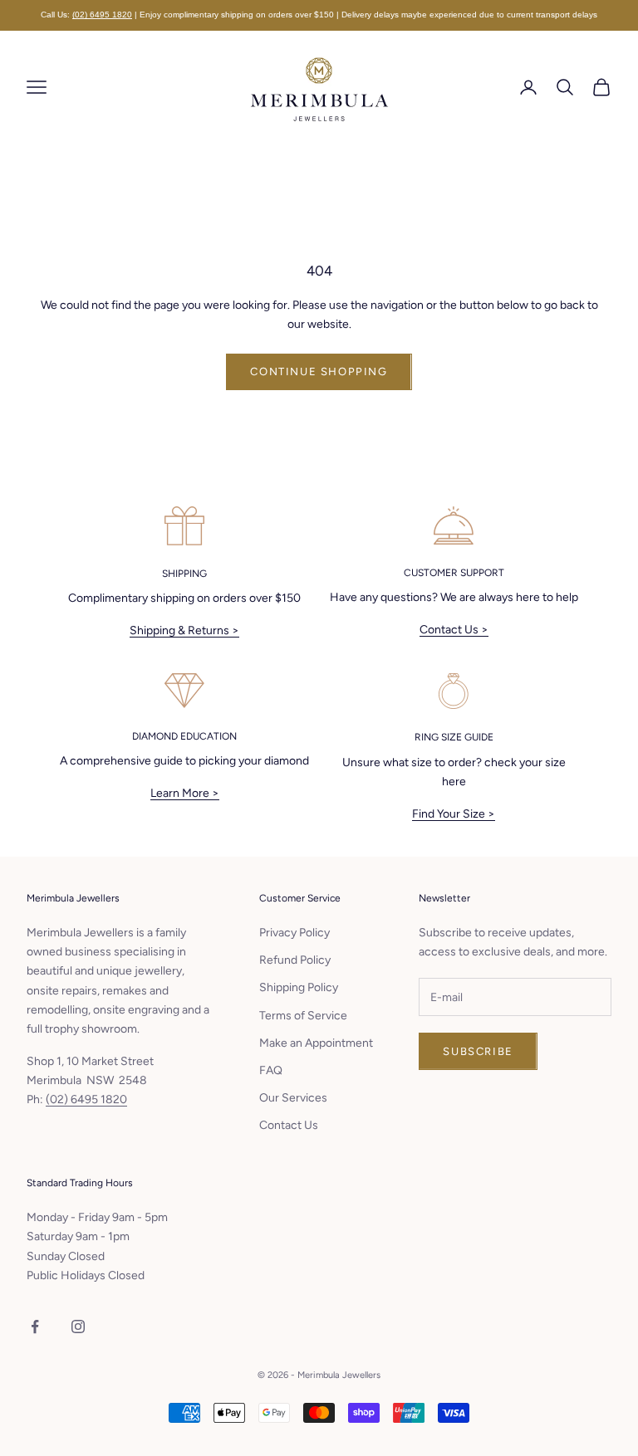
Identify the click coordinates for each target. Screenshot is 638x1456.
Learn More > (184, 793)
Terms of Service (303, 1016)
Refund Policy (295, 960)
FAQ (270, 1070)
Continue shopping (318, 371)
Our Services (293, 1098)
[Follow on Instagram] (78, 1326)
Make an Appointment (316, 1043)
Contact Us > (454, 630)
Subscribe (478, 1051)
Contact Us (288, 1125)
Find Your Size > (453, 814)
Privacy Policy (294, 933)
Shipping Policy (298, 987)
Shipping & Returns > (184, 630)
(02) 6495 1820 (102, 14)
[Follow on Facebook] (35, 1326)
